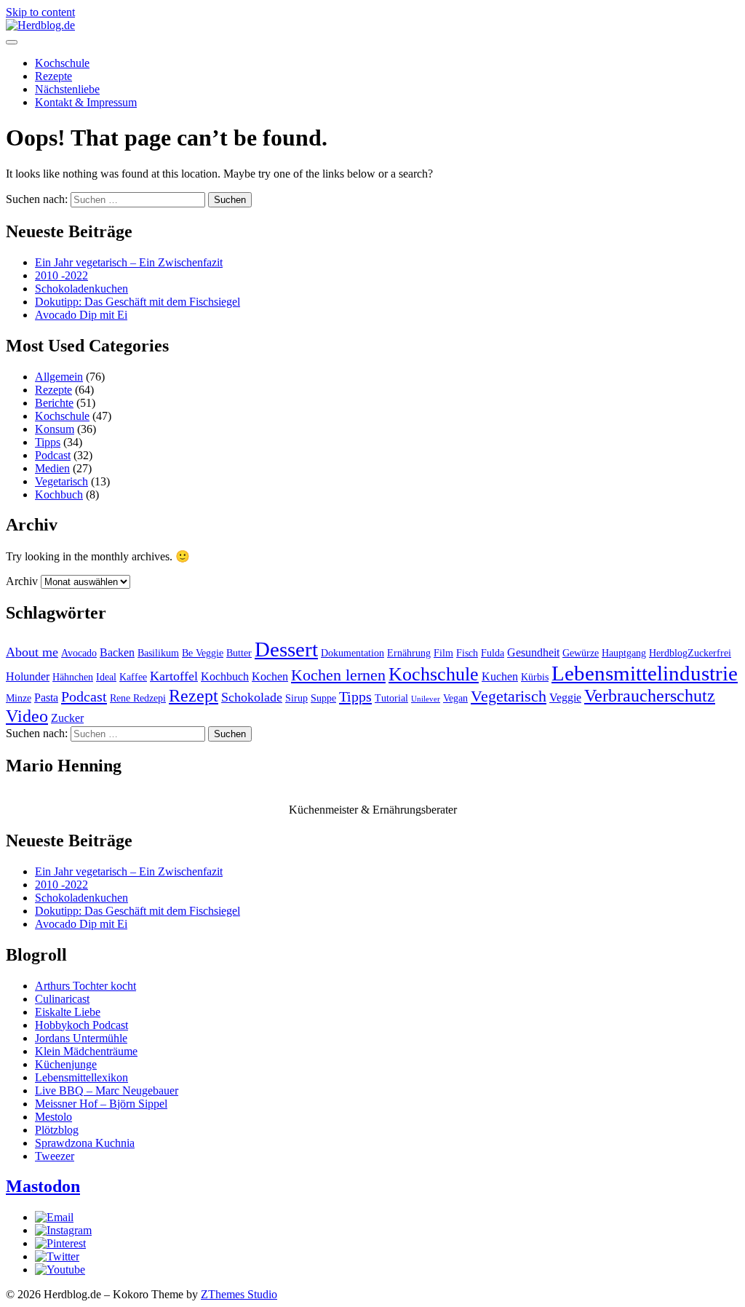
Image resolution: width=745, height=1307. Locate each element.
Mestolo (53, 1117)
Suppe (323, 698)
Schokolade (251, 697)
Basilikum (158, 653)
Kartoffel (174, 676)
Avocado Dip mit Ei (81, 315)
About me (32, 652)
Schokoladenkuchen (81, 288)
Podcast (53, 455)
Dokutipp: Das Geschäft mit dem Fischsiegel (137, 301)
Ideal (106, 677)
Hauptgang (624, 653)
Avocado (79, 653)
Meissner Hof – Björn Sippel (101, 1103)
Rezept (193, 695)
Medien (52, 468)
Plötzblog (57, 1130)
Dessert (286, 649)
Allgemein (59, 376)
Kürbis (535, 677)
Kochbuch (59, 494)
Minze (18, 698)
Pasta (46, 697)
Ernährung (409, 653)
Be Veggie (202, 653)
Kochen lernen (338, 675)
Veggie (565, 697)
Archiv (22, 581)
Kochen (270, 676)
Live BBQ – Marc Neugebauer (106, 1090)
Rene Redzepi (138, 698)
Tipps (47, 442)
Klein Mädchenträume (86, 1051)
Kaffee (133, 677)
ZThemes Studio (239, 1294)
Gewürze (580, 653)
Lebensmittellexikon (81, 1077)
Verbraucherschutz (649, 695)
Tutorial (391, 698)
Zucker (67, 718)
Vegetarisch (61, 481)
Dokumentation (352, 653)
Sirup (296, 698)
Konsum (54, 429)
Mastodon (43, 1186)
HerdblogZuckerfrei (690, 653)
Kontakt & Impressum (86, 102)
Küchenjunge (66, 1064)
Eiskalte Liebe (67, 1012)
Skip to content (40, 12)
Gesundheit (533, 652)
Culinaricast (62, 999)
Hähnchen (72, 677)
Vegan (455, 698)
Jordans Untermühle (81, 1038)
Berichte (54, 403)
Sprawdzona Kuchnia (85, 1143)
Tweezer (54, 1156)
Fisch (467, 653)
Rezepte (53, 76)
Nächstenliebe (67, 89)
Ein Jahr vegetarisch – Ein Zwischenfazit (129, 262)
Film (443, 653)
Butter (239, 653)
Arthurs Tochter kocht (85, 986)
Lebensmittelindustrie (644, 673)
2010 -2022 (61, 275)
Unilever (425, 699)
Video (27, 716)
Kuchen (500, 676)
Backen (117, 652)
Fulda (492, 653)
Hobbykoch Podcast (81, 1025)
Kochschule (62, 63)
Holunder (27, 676)
